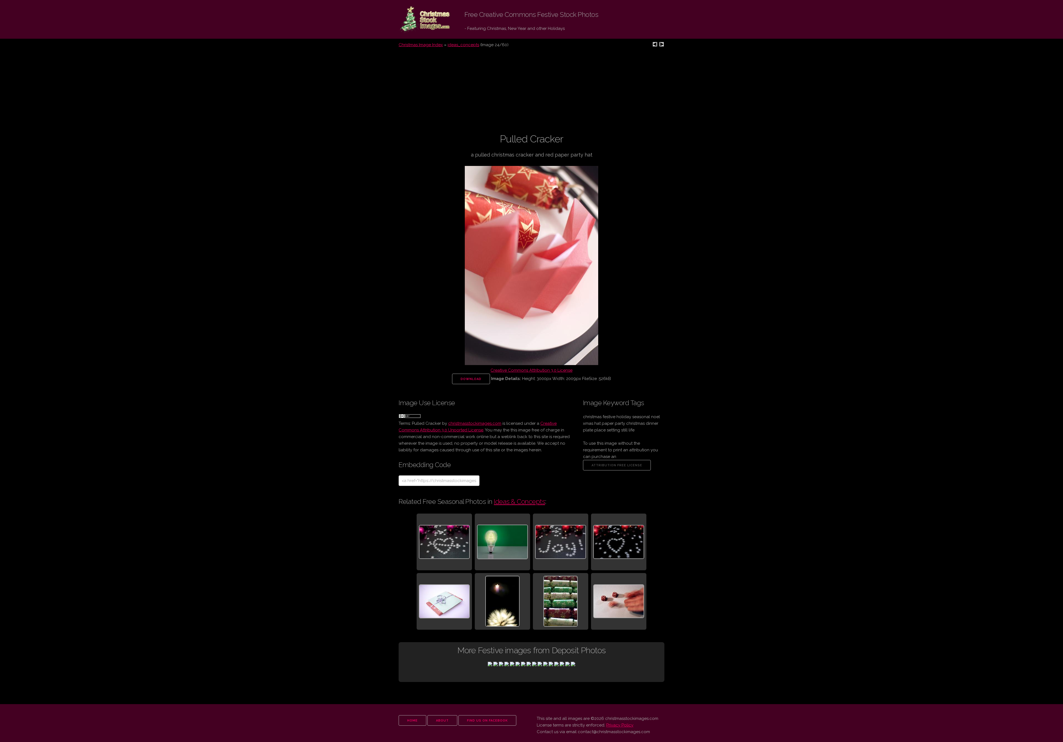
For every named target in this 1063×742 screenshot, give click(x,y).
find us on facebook (487, 720)
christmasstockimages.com (474, 423)
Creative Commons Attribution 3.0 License (531, 370)
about (442, 720)
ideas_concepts (463, 44)
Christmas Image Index (421, 44)
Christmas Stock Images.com (420, 19)
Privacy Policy (619, 725)
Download (471, 379)
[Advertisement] (531, 93)
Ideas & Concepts (519, 502)
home (412, 720)
